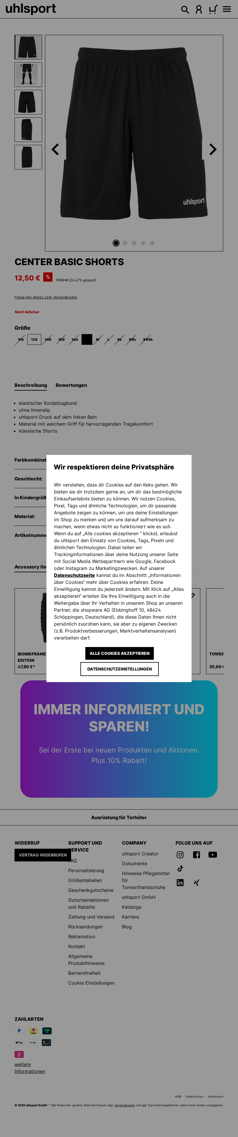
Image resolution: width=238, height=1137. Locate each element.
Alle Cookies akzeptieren (119, 653)
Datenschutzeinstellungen (119, 668)
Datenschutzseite (74, 575)
